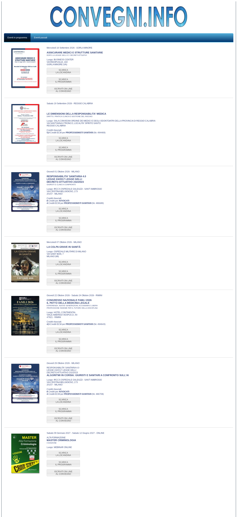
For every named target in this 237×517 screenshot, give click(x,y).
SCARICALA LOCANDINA (63, 71)
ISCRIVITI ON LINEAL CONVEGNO (63, 90)
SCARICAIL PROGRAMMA (63, 80)
